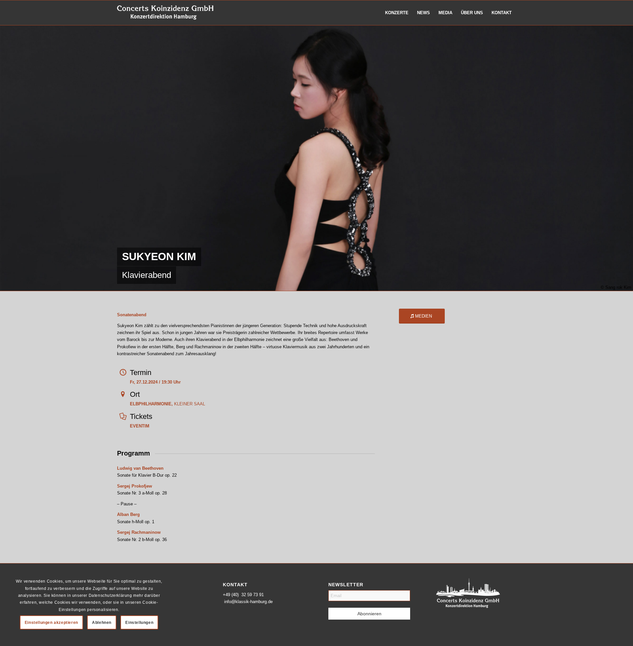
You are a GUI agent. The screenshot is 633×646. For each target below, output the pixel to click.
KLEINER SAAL (167, 403)
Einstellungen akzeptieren (51, 622)
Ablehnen (101, 622)
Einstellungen (139, 622)
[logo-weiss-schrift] (165, 12)
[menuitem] (397, 12)
